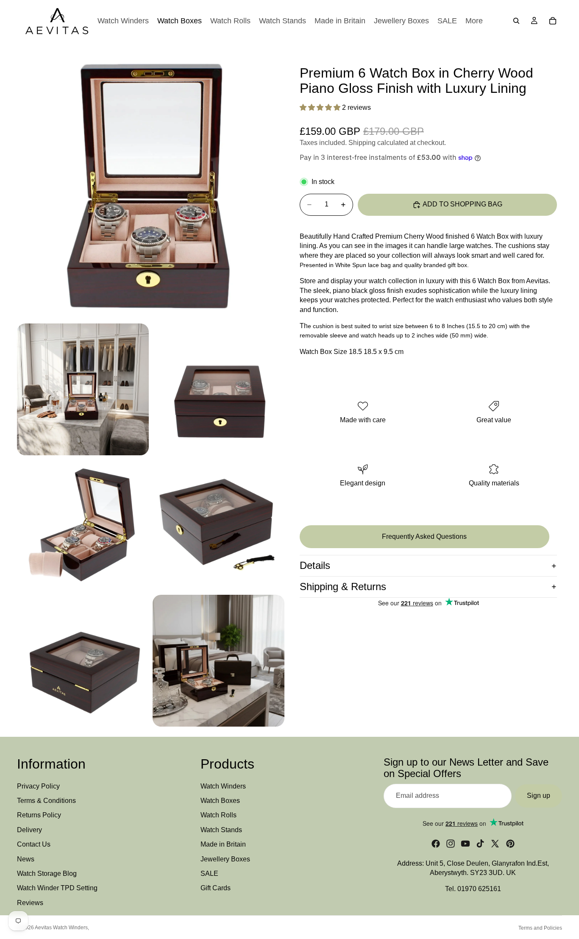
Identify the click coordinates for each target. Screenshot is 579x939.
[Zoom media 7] (218, 661)
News (25, 859)
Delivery (29, 829)
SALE (209, 873)
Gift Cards (215, 888)
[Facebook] (436, 844)
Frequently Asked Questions (424, 536)
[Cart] (552, 20)
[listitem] (474, 20)
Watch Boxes (220, 800)
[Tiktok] (480, 844)
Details (315, 565)
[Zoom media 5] (218, 525)
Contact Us (33, 844)
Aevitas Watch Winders (61, 928)
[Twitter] (495, 844)
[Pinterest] (510, 844)
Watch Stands (221, 829)
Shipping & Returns (343, 586)
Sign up (538, 796)
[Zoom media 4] (83, 525)
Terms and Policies (540, 928)
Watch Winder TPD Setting (57, 888)
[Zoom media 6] (83, 661)
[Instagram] (450, 844)
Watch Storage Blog (47, 873)
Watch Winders (223, 786)
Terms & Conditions (46, 800)
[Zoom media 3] (218, 389)
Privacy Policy (38, 786)
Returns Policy (39, 815)
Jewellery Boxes (225, 859)
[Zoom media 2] (83, 389)
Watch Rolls (218, 815)
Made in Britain (223, 844)
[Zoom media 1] (150, 186)
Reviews (30, 902)
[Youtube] (465, 844)
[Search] (516, 20)
